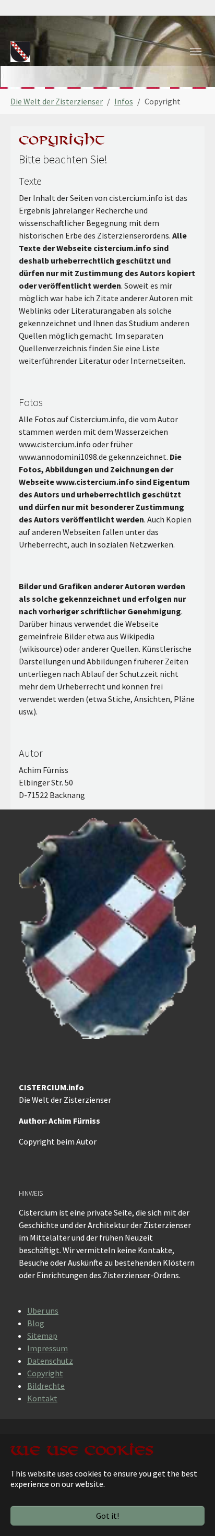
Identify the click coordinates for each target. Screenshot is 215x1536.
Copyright (45, 1373)
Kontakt (42, 1398)
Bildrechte (46, 1385)
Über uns (42, 1310)
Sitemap (42, 1335)
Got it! (107, 1515)
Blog (35, 1323)
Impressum (47, 1348)
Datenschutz (50, 1360)
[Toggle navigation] (196, 52)
